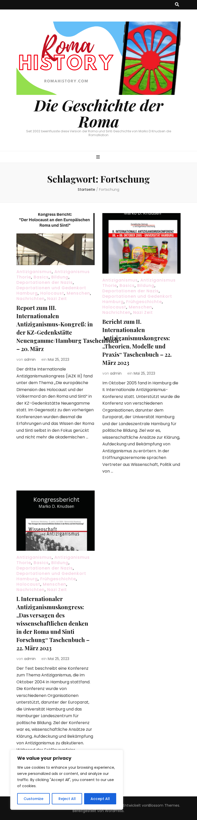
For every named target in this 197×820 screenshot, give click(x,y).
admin (30, 359)
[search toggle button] (177, 4)
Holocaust (52, 293)
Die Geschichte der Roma (98, 113)
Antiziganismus (34, 272)
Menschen (78, 293)
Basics (41, 277)
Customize (33, 798)
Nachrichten (30, 299)
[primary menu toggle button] (98, 157)
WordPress (114, 810)
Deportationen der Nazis (44, 282)
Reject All (67, 798)
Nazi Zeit (57, 299)
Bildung (59, 277)
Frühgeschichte (144, 302)
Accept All (100, 798)
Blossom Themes (164, 805)
